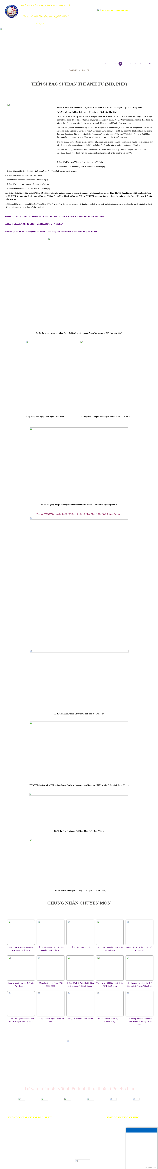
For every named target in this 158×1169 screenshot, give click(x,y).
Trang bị (53, 24)
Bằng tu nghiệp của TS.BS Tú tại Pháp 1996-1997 (21, 984)
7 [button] (135, 64)
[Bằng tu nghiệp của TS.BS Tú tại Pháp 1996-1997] (21, 968)
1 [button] (105, 64)
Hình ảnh (118, 24)
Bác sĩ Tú (40, 24)
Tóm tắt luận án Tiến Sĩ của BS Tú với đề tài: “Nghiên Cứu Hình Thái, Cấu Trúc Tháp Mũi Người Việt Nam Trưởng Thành (55, 216)
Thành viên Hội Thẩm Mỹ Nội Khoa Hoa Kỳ (110, 1020)
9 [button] (145, 64)
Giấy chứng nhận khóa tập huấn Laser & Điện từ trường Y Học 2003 (139, 1022)
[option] (79, 47)
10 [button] (150, 64)
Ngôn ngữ (144, 10)
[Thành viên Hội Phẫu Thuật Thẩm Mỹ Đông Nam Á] (109, 968)
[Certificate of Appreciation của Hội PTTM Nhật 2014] (21, 932)
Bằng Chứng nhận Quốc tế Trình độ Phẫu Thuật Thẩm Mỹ (51, 948)
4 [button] (120, 64)
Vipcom (17, 1160)
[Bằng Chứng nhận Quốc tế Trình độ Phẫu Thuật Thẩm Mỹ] (50, 932)
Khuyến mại (80, 24)
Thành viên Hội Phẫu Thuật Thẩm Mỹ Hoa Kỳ (139, 948)
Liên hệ (140, 24)
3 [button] (115, 64)
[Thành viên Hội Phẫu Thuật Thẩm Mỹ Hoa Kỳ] (139, 932)
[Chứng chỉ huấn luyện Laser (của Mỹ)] (50, 1003)
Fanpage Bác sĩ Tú (150, 1167)
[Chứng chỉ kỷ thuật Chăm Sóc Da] (80, 1003)
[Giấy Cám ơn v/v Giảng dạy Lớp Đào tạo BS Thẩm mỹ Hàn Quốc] (139, 968)
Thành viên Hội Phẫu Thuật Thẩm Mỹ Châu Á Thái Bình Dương (80, 984)
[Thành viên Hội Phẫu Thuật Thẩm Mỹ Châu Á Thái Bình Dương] (80, 968)
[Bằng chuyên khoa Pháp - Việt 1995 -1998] (50, 968)
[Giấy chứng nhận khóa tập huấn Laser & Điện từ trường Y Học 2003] (139, 1003)
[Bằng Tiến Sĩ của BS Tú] (80, 932)
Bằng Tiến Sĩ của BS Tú (80, 947)
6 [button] (130, 64)
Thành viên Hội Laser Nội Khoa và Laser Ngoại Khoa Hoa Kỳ (21, 1020)
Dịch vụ (66, 24)
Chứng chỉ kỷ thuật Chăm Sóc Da (80, 1019)
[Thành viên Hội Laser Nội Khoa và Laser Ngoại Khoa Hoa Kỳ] (21, 1003)
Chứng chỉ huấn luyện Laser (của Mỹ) (51, 1020)
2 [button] (110, 64)
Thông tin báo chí (100, 24)
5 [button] (125, 64)
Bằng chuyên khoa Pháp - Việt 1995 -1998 (51, 984)
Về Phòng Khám (23, 24)
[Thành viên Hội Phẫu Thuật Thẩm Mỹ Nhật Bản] (109, 932)
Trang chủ (9, 24)
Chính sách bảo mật (60, 1148)
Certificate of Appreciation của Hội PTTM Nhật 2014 (21, 948)
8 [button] (140, 64)
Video (130, 24)
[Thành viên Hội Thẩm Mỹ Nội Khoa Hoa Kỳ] (109, 1003)
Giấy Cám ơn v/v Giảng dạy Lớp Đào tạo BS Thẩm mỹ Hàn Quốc (139, 984)
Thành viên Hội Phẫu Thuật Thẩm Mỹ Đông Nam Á (109, 984)
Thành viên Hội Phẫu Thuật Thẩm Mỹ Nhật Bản (109, 948)
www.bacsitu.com (44, 1163)
